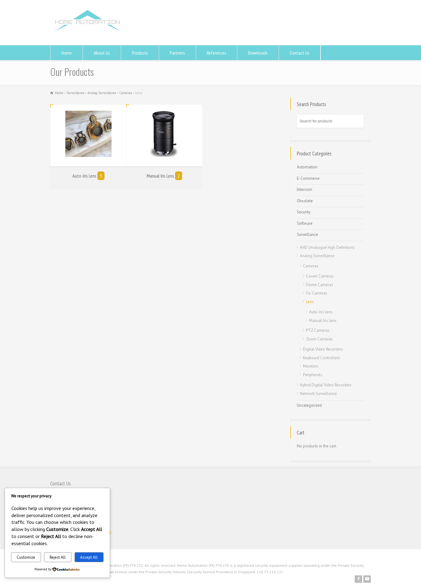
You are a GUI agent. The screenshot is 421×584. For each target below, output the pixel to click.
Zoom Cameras (319, 339)
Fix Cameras (316, 293)
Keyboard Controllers (321, 357)
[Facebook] (358, 579)
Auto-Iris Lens (321, 312)
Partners (177, 53)
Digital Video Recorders (323, 349)
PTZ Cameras (317, 330)
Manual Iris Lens (323, 320)
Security (303, 212)
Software (305, 223)
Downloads (258, 53)
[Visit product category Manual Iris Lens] (164, 135)
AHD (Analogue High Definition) (327, 247)
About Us (102, 53)
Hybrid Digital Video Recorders (326, 385)
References (216, 53)
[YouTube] (367, 579)
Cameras (125, 93)
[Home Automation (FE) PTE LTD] (87, 33)
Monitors (310, 366)
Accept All (89, 557)
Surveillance (75, 93)
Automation (307, 167)
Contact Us (299, 53)
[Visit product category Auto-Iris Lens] (88, 135)
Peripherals (312, 374)
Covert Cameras (320, 276)
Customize (26, 557)
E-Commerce (308, 178)
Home (66, 53)
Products (140, 53)
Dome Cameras (319, 284)
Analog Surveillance (102, 93)
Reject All (58, 557)
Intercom (304, 189)
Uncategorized (309, 405)
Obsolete (305, 201)
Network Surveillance (318, 393)
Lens (310, 301)
